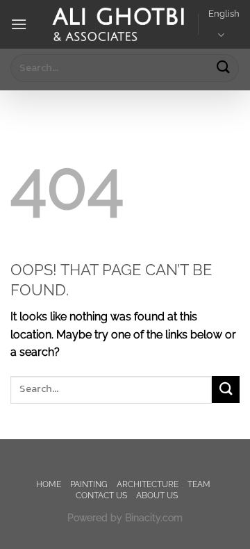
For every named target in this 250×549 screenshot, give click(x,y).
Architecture (147, 484)
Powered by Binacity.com (125, 517)
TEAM (199, 484)
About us (157, 495)
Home (48, 484)
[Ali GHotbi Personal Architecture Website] (118, 25)
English (224, 13)
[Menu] (18, 24)
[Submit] (223, 67)
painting (89, 484)
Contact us (101, 495)
